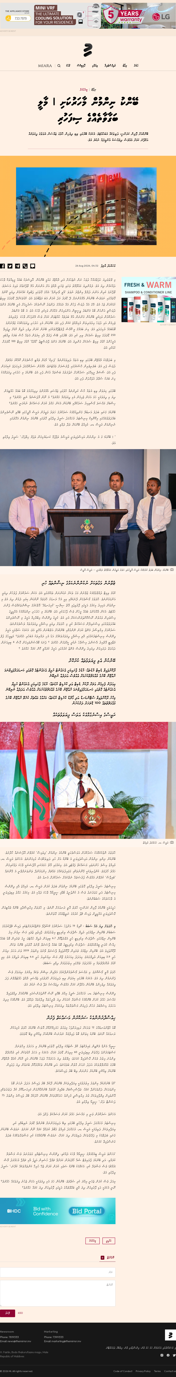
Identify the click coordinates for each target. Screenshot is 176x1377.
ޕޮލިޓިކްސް (81, 66)
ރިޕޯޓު (125, 66)
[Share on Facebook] (2, 266)
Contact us (170, 1371)
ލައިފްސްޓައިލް (110, 66)
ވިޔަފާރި (95, 66)
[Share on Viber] (25, 266)
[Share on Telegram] (17, 266)
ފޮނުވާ (8, 1313)
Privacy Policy (143, 1371)
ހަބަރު (136, 66)
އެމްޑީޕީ (108, 1241)
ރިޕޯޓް (92, 89)
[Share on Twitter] (10, 266)
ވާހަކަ (68, 66)
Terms (157, 1371)
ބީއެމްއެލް (83, 89)
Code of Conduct (122, 1371)
